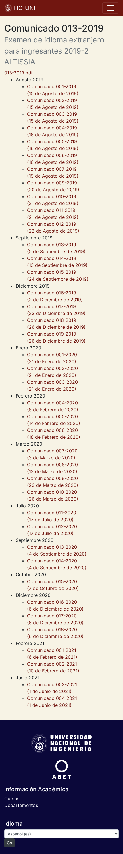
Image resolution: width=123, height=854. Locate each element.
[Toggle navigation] (110, 8)
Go (9, 842)
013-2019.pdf (18, 73)
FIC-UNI (23, 8)
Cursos (11, 798)
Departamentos (21, 805)
